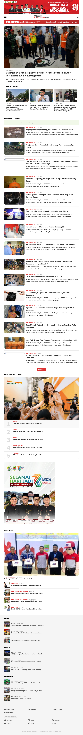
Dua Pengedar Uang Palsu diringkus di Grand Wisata (47, 211)
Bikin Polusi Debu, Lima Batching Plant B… (27, 455)
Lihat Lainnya (41, 369)
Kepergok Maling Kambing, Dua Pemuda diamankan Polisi (49, 129)
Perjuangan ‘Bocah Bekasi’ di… (22, 699)
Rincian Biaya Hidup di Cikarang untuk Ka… (28, 439)
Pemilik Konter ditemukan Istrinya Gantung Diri (45, 227)
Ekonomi (13, 577)
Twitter (32, 720)
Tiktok (32, 723)
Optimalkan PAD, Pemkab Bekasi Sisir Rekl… (28, 447)
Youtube (9, 723)
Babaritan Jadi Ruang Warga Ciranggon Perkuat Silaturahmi (42, 22)
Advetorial (7, 577)
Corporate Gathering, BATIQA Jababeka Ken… (27, 625)
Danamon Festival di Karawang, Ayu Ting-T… (28, 423)
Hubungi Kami (8, 713)
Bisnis (15, 422)
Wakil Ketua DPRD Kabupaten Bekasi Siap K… (27, 585)
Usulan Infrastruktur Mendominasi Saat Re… (26, 662)
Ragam (15, 437)
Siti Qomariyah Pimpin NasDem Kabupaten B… (27, 654)
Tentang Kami (57, 710)
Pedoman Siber (9, 710)
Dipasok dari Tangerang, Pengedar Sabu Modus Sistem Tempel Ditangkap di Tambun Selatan (65, 108)
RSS (55, 723)
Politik (13, 652)
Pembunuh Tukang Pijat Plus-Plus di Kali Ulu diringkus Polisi (50, 244)
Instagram (57, 720)
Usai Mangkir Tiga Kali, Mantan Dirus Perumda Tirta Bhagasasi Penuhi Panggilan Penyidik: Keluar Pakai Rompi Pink (41, 108)
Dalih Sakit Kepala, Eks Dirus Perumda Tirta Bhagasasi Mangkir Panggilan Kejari (16, 107)
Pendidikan (14, 681)
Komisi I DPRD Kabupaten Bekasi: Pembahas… (27, 609)
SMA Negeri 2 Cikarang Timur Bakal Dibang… (26, 670)
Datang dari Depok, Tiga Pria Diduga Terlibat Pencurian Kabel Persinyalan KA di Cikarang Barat (38, 74)
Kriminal (33, 127)
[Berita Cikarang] (41, 17)
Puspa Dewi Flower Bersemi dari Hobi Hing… (26, 601)
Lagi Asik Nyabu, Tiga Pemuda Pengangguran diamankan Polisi (51, 340)
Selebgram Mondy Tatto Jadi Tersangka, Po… (29, 431)
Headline (25, 591)
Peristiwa (16, 453)
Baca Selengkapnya (16, 81)
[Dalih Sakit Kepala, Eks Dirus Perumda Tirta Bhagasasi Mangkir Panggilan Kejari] (18, 95)
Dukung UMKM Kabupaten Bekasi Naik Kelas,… (20, 579)
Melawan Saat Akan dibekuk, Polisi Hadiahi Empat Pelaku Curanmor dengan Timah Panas (49, 262)
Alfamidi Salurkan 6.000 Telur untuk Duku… (26, 641)
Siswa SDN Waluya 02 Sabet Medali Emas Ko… (27, 683)
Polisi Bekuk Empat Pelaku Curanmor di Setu (44, 276)
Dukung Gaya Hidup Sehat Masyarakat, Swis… (27, 593)
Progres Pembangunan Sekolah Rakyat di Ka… (27, 691)
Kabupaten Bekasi (18, 445)
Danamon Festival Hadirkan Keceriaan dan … (26, 633)
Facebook (9, 720)
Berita (28, 127)
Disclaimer (32, 710)
